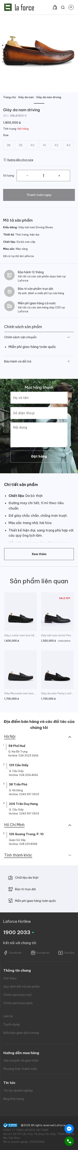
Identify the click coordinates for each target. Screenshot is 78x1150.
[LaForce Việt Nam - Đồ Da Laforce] (19, 7)
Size (6, 135)
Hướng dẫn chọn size (20, 159)
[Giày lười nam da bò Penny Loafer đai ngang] (57, 611)
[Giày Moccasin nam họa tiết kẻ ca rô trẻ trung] (20, 669)
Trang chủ (9, 97)
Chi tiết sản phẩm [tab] (21, 484)
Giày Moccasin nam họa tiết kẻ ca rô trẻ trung (20, 693)
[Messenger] (69, 1128)
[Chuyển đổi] (69, 337)
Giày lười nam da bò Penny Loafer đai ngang (57, 635)
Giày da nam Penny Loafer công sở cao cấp (57, 693)
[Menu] (71, 7)
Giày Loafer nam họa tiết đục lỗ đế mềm (20, 635)
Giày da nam (26, 97)
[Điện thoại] (69, 1141)
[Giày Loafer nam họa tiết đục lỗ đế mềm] (20, 611)
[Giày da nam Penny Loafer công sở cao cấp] (57, 669)
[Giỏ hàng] (54, 7)
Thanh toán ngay (39, 195)
